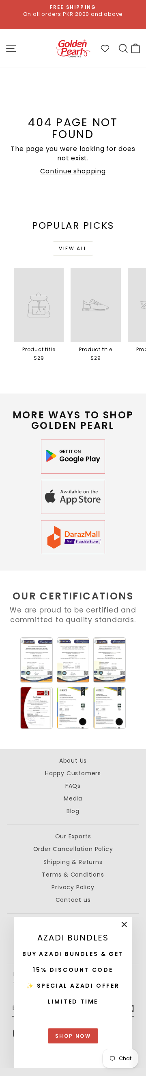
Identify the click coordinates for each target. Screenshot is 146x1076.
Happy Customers (73, 773)
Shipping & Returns (72, 862)
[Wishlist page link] (109, 48)
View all (73, 248)
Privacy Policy (73, 887)
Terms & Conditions (73, 874)
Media (73, 798)
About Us (73, 761)
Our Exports (73, 836)
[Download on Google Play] (73, 457)
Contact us (73, 900)
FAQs (73, 786)
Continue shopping (73, 171)
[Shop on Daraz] (73, 537)
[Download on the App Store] (73, 497)
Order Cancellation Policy (73, 849)
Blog (73, 811)
